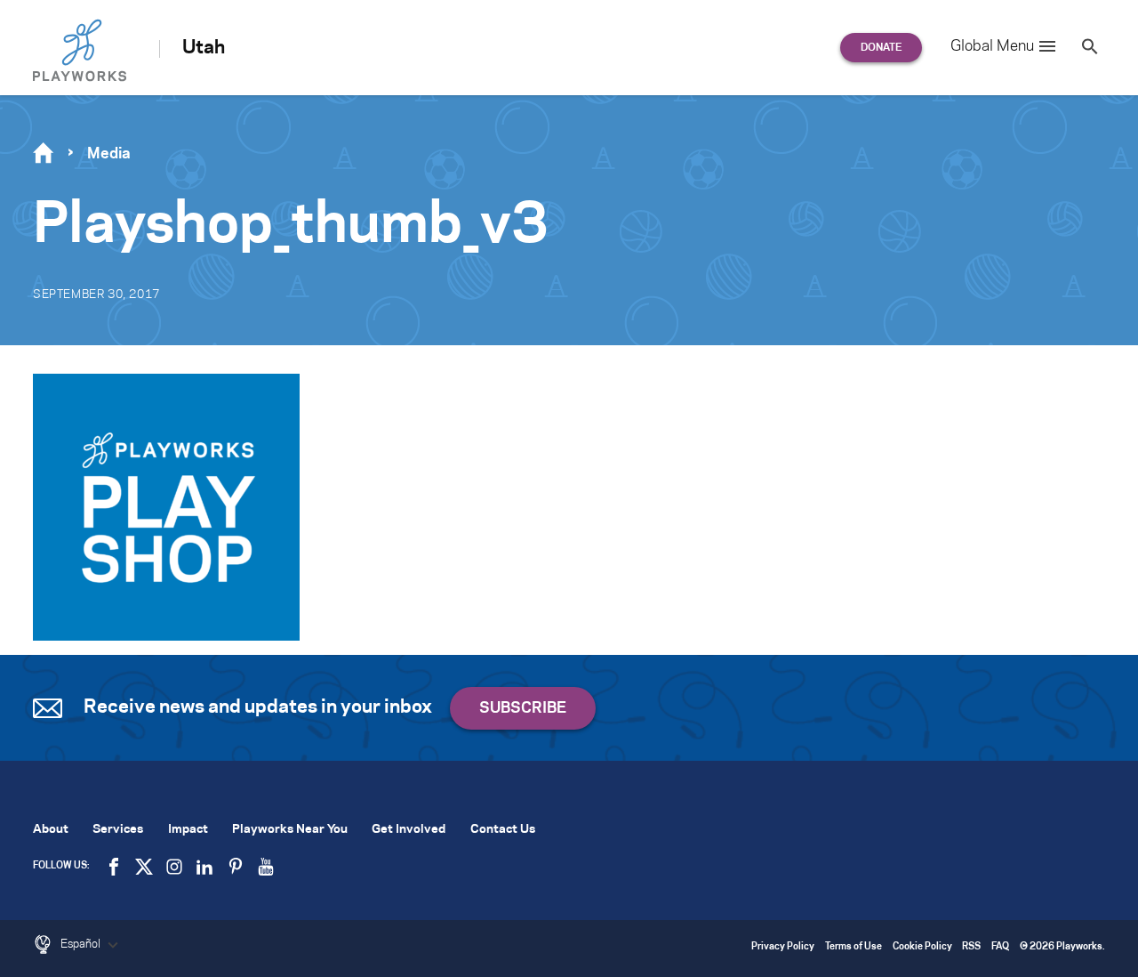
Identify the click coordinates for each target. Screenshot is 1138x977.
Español (81, 944)
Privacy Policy (782, 947)
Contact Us (502, 830)
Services (117, 830)
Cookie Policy (922, 947)
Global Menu (992, 46)
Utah (203, 48)
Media (109, 154)
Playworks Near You (290, 830)
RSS (971, 947)
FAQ (1000, 947)
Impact (188, 830)
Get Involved (408, 830)
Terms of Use (853, 947)
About (50, 830)
